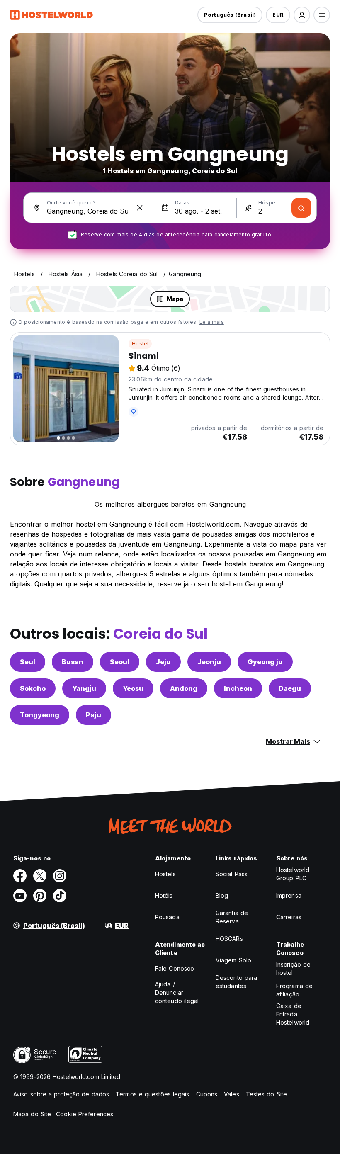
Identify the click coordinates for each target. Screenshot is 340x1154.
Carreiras (288, 917)
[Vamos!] (301, 208)
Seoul (119, 662)
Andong (183, 688)
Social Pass (232, 873)
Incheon (238, 688)
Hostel (140, 343)
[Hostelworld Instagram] (59, 875)
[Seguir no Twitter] (39, 875)
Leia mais (211, 322)
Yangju (84, 688)
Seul (27, 662)
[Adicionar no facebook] (20, 875)
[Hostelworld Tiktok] (59, 895)
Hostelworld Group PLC (292, 874)
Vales (231, 1094)
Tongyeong (39, 715)
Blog (222, 895)
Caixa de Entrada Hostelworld (292, 1014)
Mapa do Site (32, 1114)
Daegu (290, 688)
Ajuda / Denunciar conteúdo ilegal (177, 992)
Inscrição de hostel (293, 968)
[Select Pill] (302, 15)
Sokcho (33, 688)
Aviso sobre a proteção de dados (61, 1094)
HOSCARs (229, 938)
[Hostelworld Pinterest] (39, 895)
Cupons (207, 1094)
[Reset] (140, 208)
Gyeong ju (265, 662)
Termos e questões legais (152, 1094)
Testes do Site (266, 1094)
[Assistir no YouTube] (20, 895)
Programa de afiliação (294, 990)
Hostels (165, 873)
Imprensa (288, 895)
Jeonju (209, 662)
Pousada (167, 917)
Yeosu (133, 688)
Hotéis (164, 895)
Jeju (163, 662)
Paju (93, 715)
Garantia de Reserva (232, 917)
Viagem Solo (233, 960)
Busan (72, 662)
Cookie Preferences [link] (84, 1114)
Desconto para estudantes (236, 981)
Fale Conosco (174, 968)
